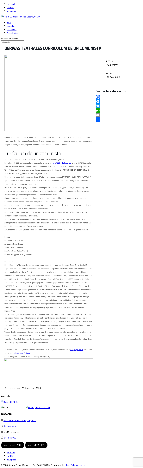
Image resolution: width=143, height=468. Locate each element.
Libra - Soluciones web (75, 465)
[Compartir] (117, 119)
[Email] (117, 115)
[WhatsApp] (117, 110)
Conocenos (11, 29)
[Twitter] (117, 106)
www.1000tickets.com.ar (62, 162)
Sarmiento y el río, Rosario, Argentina (19, 420)
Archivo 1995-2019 (36, 445)
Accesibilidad (12, 33)
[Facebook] (117, 97)
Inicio (9, 22)
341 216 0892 (10, 437)
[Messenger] (117, 101)
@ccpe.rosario (10, 426)
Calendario (11, 26)
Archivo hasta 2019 (12, 445)
